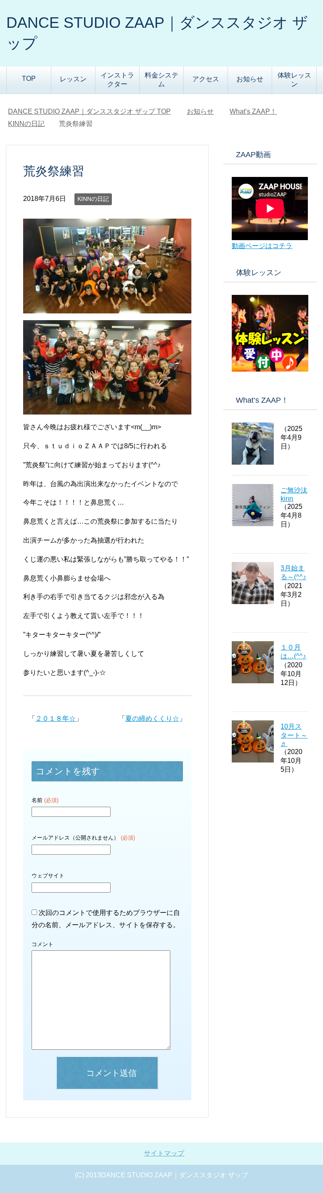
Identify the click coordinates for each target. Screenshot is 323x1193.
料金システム (161, 80)
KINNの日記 (93, 198)
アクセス (205, 79)
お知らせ (249, 79)
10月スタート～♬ (294, 735)
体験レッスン (294, 80)
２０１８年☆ (55, 718)
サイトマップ (164, 1153)
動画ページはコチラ (262, 245)
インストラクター (117, 80)
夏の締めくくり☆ (152, 718)
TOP (29, 78)
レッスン (73, 79)
